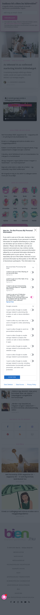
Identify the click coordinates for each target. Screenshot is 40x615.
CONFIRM (12, 377)
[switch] (32, 272)
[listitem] (20, 267)
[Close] (36, 231)
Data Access (20, 384)
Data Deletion (8, 384)
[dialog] (20, 307)
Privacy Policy (31, 384)
